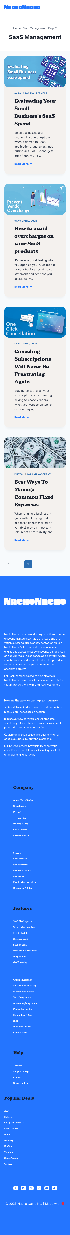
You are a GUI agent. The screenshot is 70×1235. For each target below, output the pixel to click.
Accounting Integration (25, 1003)
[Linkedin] (23, 1188)
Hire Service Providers (25, 950)
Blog (15, 1020)
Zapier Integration (22, 1009)
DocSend (8, 1146)
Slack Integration (22, 997)
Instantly (8, 1140)
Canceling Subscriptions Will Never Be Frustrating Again (32, 366)
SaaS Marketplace (22, 921)
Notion (7, 1134)
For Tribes (18, 876)
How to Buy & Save (23, 1015)
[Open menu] (62, 7)
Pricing (17, 812)
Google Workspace (14, 1122)
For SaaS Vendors (22, 870)
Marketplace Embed (23, 991)
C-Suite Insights (21, 933)
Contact (17, 1077)
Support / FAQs (21, 1071)
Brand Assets (19, 806)
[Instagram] (39, 1188)
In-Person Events (22, 1026)
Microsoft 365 (11, 1128)
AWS (6, 1111)
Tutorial (17, 1065)
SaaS (17, 93)
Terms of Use (19, 818)
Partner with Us (21, 835)
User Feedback (20, 858)
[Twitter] (31, 1188)
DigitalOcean (11, 1158)
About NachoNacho (23, 800)
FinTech (19, 474)
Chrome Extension (22, 979)
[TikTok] (54, 1188)
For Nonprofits (20, 864)
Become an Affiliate (23, 888)
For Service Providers (24, 882)
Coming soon (20, 1032)
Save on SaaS (20, 944)
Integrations (19, 956)
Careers (17, 853)
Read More (26, 163)
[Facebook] (15, 1188)
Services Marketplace (24, 927)
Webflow (8, 1152)
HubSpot (8, 1117)
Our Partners (20, 829)
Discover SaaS (20, 938)
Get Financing (20, 962)
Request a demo (21, 1083)
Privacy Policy (20, 823)
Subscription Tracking (24, 985)
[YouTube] (46, 1188)
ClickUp (8, 1163)
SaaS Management (35, 93)
